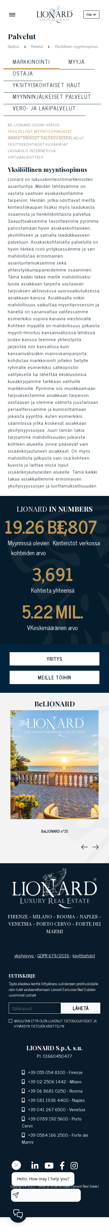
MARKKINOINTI (31, 61)
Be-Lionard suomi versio (34, 125)
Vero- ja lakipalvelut (44, 108)
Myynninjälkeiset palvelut (52, 96)
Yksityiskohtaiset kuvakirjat (38, 145)
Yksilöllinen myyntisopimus (75, 46)
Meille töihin (54, 677)
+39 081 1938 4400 (48, 1100)
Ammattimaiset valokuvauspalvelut (46, 138)
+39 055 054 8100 (47, 1072)
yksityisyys (24, 955)
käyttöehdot (84, 955)
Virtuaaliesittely (25, 158)
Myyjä (77, 61)
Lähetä (81, 1008)
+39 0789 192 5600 (48, 1118)
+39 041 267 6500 (47, 1109)
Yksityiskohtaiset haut (47, 84)
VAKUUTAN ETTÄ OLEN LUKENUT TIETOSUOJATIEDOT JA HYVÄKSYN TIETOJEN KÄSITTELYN (55, 1023)
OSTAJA (23, 73)
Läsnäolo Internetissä (32, 151)
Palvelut (37, 46)
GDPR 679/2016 (53, 955)
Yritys (54, 659)
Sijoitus (14, 46)
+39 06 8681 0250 (47, 1090)
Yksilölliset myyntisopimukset (40, 132)
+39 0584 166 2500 (48, 1135)
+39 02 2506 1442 (47, 1081)
